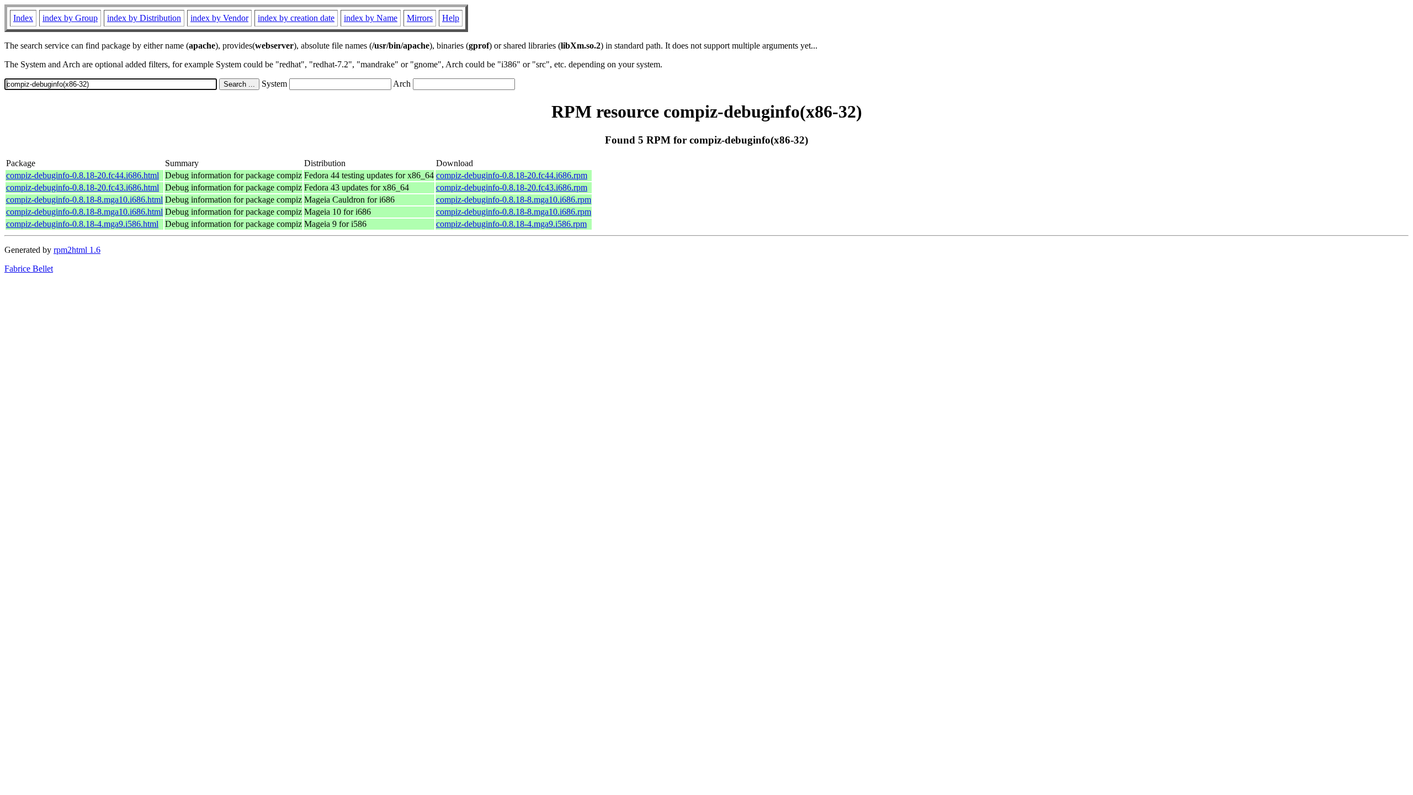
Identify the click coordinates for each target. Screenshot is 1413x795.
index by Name (370, 18)
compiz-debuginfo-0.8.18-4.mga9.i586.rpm (511, 224)
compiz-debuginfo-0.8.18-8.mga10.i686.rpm (513, 199)
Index (23, 18)
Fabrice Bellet (28, 268)
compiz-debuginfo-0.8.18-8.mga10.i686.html (84, 199)
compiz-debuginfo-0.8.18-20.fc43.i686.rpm (511, 187)
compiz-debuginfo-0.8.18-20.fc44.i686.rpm (511, 175)
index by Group (70, 18)
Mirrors (420, 18)
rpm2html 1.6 (77, 250)
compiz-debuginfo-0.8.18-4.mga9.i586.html (82, 224)
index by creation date (296, 18)
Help (450, 18)
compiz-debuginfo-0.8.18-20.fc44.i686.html (82, 175)
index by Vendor (219, 18)
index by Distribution (144, 18)
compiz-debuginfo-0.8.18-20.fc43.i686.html (82, 187)
